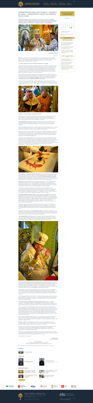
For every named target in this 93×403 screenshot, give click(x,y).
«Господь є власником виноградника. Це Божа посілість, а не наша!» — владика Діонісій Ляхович (67, 63)
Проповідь (37, 345)
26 (65, 27)
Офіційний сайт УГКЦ (70, 393)
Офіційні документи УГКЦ (70, 394)
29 (71, 27)
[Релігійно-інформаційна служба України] (33, 386)
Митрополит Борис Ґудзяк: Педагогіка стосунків (50, 376)
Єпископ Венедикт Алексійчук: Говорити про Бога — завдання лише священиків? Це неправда (30, 371)
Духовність (41, 345)
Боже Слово (46, 345)
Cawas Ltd (29, 396)
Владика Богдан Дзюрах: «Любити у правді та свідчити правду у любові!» (51, 371)
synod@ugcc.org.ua (68, 399)
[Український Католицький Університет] (43, 386)
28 (69, 27)
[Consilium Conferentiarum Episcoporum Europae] (73, 386)
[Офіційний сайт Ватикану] (54, 386)
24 (61, 27)
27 (67, 27)
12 (65, 24)
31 (61, 29)
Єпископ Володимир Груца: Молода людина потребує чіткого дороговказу (30, 376)
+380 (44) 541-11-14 (62, 399)
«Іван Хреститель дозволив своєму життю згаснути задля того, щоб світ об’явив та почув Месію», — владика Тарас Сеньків (67, 51)
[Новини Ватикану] (64, 386)
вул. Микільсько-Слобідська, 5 (64, 398)
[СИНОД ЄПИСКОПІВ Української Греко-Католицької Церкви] (20, 4)
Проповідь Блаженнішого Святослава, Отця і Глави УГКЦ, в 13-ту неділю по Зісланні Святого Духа (67, 59)
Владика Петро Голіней (49, 360)
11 (63, 24)
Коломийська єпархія (31, 345)
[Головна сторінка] (18, 8)
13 (67, 24)
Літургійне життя (51, 345)
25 (63, 27)
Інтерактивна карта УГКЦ (70, 395)
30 (73, 27)
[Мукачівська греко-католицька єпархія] (22, 386)
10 (61, 24)
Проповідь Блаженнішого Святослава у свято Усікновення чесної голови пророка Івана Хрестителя (67, 47)
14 (69, 24)
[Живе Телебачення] (10, 386)
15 (71, 24)
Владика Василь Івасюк (23, 345)
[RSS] (20, 399)
